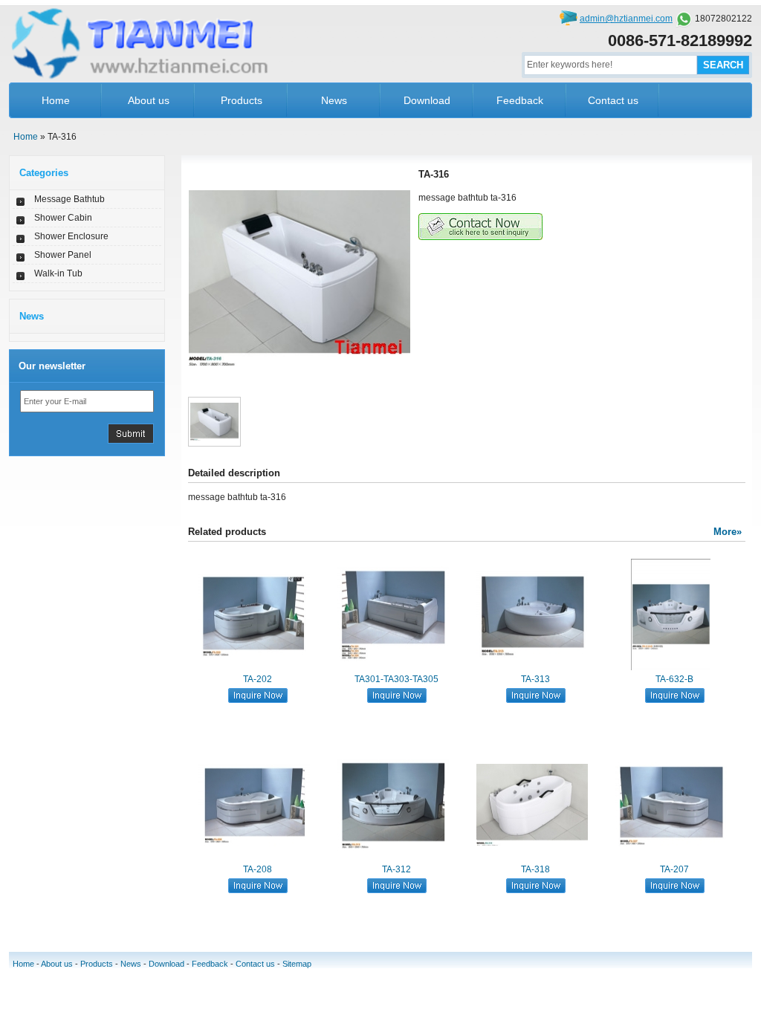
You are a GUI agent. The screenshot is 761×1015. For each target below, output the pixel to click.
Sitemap (296, 963)
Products (241, 100)
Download (427, 100)
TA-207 (674, 869)
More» (727, 531)
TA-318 (535, 869)
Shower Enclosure (71, 236)
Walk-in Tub (58, 273)
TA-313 (535, 679)
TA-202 (257, 679)
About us (148, 100)
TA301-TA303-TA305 (396, 679)
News (334, 100)
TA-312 (396, 869)
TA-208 (257, 869)
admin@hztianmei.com (626, 18)
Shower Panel (62, 255)
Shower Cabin (63, 218)
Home (56, 100)
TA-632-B (674, 679)
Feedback (519, 100)
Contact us (613, 100)
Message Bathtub (69, 199)
